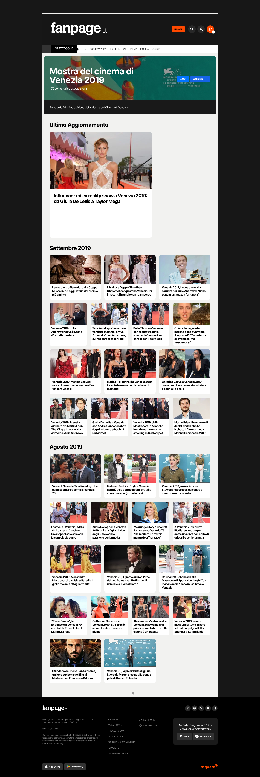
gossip (156, 49)
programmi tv (97, 49)
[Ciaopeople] (209, 767)
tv (84, 49)
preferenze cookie (118, 753)
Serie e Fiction (117, 49)
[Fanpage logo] (74, 29)
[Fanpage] (54, 708)
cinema (133, 49)
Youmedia (113, 719)
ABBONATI (178, 29)
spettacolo (64, 48)
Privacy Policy (116, 730)
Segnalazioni (115, 725)
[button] (52, 766)
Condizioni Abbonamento (122, 742)
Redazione (113, 747)
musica (144, 49)
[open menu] (46, 49)
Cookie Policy (115, 736)
